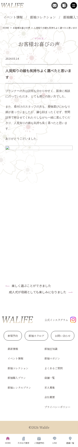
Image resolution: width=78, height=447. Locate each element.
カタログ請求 (23, 443)
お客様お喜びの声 (21, 27)
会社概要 (49, 397)
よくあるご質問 (53, 368)
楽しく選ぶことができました (31, 285)
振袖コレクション (43, 17)
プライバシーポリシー (57, 407)
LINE (54, 443)
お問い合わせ (62, 335)
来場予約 (13, 335)
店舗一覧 (49, 378)
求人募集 (49, 387)
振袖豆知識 (50, 349)
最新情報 (13, 349)
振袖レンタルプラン (19, 387)
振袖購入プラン (17, 378)
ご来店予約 (39, 443)
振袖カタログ (36, 335)
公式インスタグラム (56, 320)
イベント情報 (13, 17)
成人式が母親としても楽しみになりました (37, 292)
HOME (6, 27)
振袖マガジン (52, 358)
